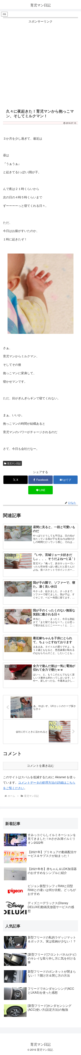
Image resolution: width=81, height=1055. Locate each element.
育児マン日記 (14, 463)
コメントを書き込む (40, 765)
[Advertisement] (40, 64)
